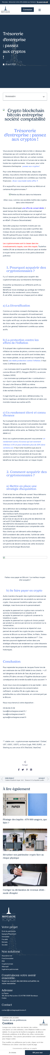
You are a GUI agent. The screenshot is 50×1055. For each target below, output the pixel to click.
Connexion (27, 9)
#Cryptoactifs (12, 235)
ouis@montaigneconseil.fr (14, 711)
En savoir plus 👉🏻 (42, 2)
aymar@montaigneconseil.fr (14, 717)
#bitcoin (39, 186)
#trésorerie (16, 172)
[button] (44, 97)
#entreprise (26, 238)
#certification (33, 217)
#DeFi (7, 220)
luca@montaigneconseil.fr (14, 714)
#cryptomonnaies (18, 189)
